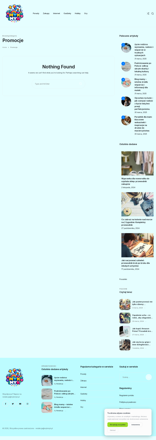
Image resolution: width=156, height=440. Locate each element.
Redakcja (59, 384)
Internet (83, 387)
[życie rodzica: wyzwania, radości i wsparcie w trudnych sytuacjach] (46, 380)
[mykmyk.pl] (14, 13)
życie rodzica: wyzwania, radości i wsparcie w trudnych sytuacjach (144, 50)
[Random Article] (148, 13)
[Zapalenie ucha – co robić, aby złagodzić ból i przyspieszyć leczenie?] (124, 318)
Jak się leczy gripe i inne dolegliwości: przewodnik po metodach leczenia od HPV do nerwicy (142, 343)
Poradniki (123, 279)
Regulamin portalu (126, 395)
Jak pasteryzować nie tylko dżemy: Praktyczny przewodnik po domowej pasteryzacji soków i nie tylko (142, 303)
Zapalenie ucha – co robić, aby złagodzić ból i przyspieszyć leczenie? (141, 316)
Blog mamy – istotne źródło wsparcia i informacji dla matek (141, 84)
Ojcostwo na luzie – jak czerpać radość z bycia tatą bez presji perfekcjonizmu (144, 103)
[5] (126, 120)
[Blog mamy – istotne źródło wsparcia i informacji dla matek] (46, 407)
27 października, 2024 (130, 228)
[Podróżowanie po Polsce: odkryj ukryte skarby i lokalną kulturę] (46, 393)
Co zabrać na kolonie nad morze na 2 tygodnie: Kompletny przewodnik (136, 222)
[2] (126, 66)
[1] (126, 48)
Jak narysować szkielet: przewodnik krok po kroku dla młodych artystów (135, 263)
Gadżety (83, 394)
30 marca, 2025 (141, 112)
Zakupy (83, 381)
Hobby (83, 400)
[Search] (152, 13)
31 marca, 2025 (140, 59)
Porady (83, 374)
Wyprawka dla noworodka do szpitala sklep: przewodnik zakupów (135, 181)
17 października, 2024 (130, 269)
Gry (81, 407)
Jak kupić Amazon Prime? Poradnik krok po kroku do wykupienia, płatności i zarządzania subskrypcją (142, 330)
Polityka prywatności (127, 402)
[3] (126, 82)
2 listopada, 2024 (128, 187)
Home (4, 47)
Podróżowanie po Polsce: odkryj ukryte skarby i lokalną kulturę (64, 392)
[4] (126, 101)
